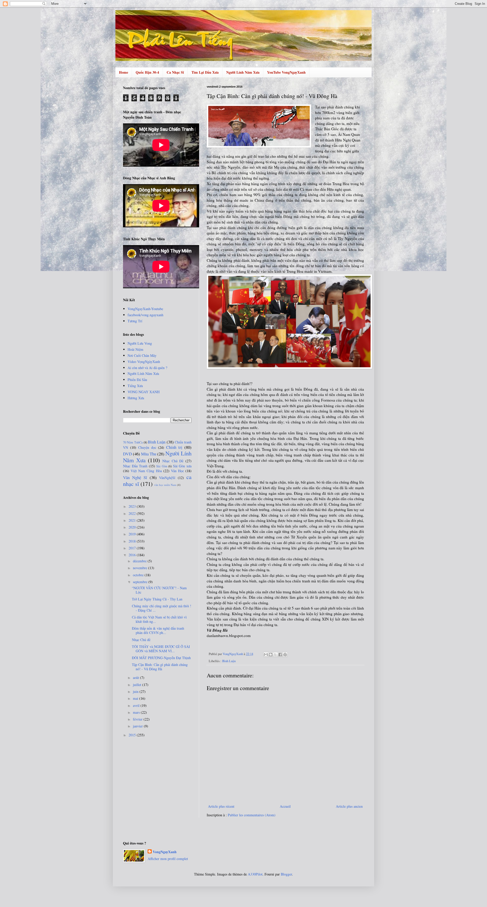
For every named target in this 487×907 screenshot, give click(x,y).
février (138, 719)
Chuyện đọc (147, 447)
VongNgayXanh (165, 851)
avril (137, 705)
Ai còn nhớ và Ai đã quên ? (147, 367)
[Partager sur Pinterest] (285, 654)
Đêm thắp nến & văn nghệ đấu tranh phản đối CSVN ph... (158, 630)
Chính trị (174, 447)
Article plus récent (221, 806)
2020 (133, 527)
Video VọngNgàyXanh (144, 361)
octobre (139, 574)
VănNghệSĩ (167, 477)
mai (136, 698)
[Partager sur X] (275, 654)
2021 (133, 520)
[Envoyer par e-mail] (265, 654)
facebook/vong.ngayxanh (145, 314)
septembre (140, 581)
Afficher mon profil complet (168, 858)
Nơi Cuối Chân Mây (142, 355)
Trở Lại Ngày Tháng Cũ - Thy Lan (157, 599)
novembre (140, 567)
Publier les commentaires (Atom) (251, 815)
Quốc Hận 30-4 (147, 72)
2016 (133, 554)
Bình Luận (229, 661)
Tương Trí (135, 321)
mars (137, 712)
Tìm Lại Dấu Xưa (205, 72)
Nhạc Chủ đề (141, 639)
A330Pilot (255, 874)
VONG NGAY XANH (144, 391)
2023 (133, 506)
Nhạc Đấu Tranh (135, 466)
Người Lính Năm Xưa (242, 72)
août (136, 677)
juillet (137, 684)
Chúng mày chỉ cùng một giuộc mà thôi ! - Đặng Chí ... (161, 608)
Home (123, 72)
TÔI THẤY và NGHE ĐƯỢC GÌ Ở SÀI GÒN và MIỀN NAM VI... (161, 648)
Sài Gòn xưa (182, 466)
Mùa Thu (148, 454)
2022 (133, 513)
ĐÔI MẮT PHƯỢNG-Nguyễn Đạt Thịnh (161, 657)
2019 (133, 534)
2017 (133, 548)
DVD (127, 454)
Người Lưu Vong (140, 343)
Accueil (285, 806)
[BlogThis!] (270, 654)
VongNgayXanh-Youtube (145, 308)
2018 (133, 541)
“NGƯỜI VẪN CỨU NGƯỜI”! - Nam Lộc (159, 590)
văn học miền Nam (165, 485)
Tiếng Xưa (135, 385)
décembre (140, 561)
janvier (138, 726)
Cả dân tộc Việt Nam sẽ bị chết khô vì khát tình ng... (159, 619)
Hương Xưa (136, 397)
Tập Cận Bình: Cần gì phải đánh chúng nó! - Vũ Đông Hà (160, 666)
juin (136, 691)
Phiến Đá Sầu (137, 379)
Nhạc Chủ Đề (172, 460)
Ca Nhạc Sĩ (175, 72)
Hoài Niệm (135, 349)
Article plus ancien (349, 806)
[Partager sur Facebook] (280, 654)
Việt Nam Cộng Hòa (146, 470)
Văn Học (177, 470)
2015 (133, 735)
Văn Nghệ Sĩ (135, 477)
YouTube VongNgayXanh (286, 72)
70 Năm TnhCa (133, 442)
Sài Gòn (161, 466)
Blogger (286, 874)
